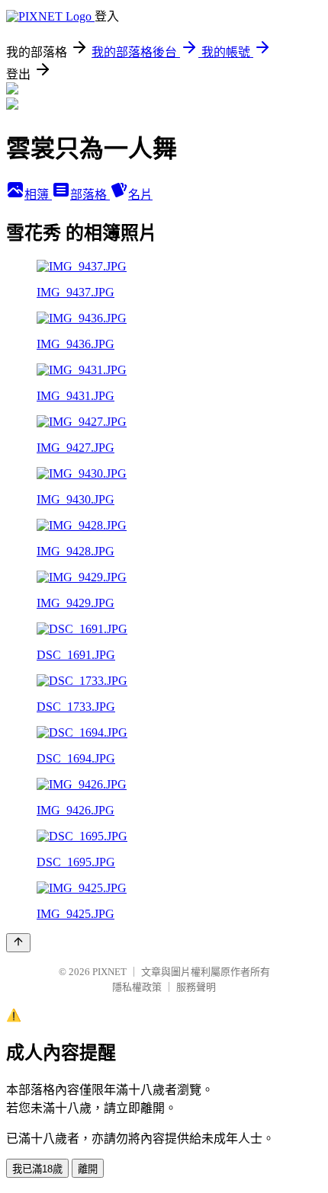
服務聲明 (196, 987)
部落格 (90, 194)
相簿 (38, 194)
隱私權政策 (137, 987)
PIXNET (109, 971)
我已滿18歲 (37, 1169)
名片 (140, 194)
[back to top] (18, 942)
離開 (88, 1169)
